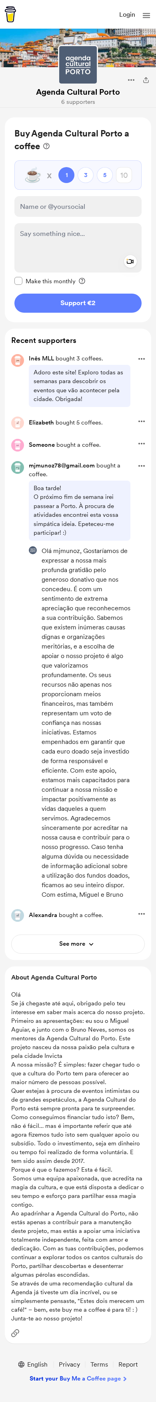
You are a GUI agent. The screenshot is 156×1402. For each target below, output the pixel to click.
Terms (99, 1364)
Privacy (69, 1364)
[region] (78, 219)
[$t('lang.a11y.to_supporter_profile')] (33, 550)
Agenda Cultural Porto (78, 92)
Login (127, 14)
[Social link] (15, 1333)
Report (128, 1364)
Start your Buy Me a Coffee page (75, 1378)
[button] (146, 15)
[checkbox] (45, 281)
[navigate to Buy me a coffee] (10, 14)
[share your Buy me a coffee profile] (146, 80)
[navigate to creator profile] (78, 65)
